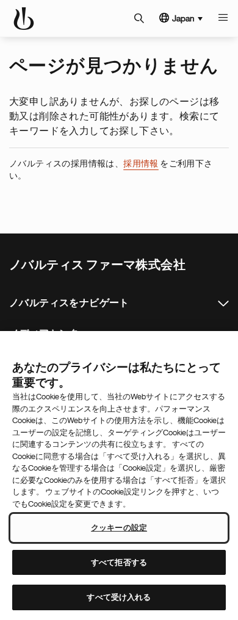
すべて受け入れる (119, 597)
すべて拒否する (119, 562)
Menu (222, 18)
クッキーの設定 (119, 528)
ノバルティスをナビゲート (223, 303)
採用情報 (141, 163)
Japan (183, 18)
